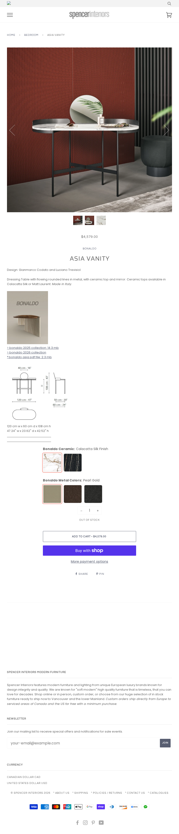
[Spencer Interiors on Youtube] (101, 823)
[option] (89, 129)
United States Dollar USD (27, 783)
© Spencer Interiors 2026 (30, 793)
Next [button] (163, 130)
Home (11, 35)
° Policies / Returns (106, 793)
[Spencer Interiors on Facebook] (77, 823)
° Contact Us (135, 793)
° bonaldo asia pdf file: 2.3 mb (29, 357)
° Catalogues (158, 793)
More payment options (89, 561)
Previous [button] (15, 130)
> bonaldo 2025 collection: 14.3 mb (33, 348)
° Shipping (80, 793)
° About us (61, 793)
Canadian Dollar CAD (24, 777)
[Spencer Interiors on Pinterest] (93, 823)
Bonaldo (89, 248)
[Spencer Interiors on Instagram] (85, 823)
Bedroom (31, 35)
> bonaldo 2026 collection (26, 352)
